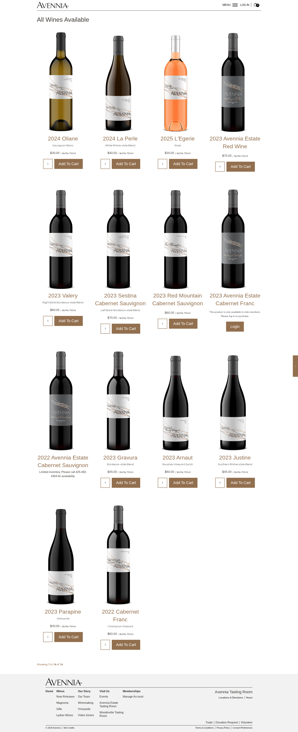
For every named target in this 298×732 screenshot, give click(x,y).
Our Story (84, 691)
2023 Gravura (120, 458)
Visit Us (105, 691)
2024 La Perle (120, 138)
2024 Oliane (63, 138)
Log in (244, 4)
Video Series (86, 715)
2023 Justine (235, 458)
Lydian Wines (64, 715)
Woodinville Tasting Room (111, 714)
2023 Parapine (63, 612)
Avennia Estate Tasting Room (109, 704)
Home (49, 691)
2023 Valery (63, 295)
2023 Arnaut (178, 458)
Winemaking (85, 702)
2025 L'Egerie (178, 138)
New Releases (65, 696)
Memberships (132, 691)
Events (104, 696)
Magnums (62, 702)
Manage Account (133, 696)
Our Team (84, 696)
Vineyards (84, 709)
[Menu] (235, 5)
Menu (226, 4)
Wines (60, 691)
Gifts (59, 709)
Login (235, 326)
